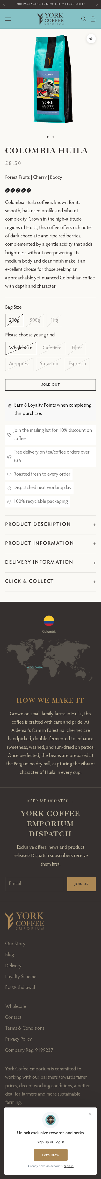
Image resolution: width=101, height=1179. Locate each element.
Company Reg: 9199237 (29, 1050)
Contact (13, 1017)
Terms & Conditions (24, 1028)
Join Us (81, 884)
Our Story (15, 944)
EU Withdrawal (20, 987)
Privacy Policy (18, 1039)
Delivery (13, 966)
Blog (9, 954)
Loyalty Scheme (20, 977)
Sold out (50, 384)
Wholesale (15, 1006)
